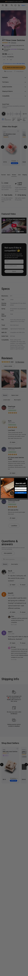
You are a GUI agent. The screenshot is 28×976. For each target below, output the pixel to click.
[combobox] (20, 490)
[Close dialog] (26, 478)
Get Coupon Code (21, 492)
